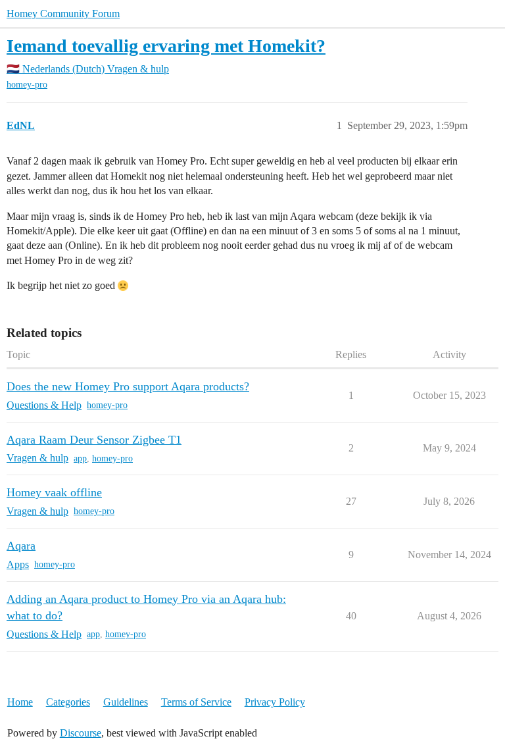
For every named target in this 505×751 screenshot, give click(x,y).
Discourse (80, 732)
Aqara (21, 545)
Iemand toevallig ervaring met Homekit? (166, 46)
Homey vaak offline (54, 492)
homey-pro (27, 85)
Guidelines (125, 702)
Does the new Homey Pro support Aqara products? (128, 386)
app (80, 458)
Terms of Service (196, 702)
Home (20, 702)
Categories (68, 702)
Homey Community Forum (63, 13)
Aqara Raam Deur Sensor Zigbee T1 (94, 439)
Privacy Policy (275, 702)
